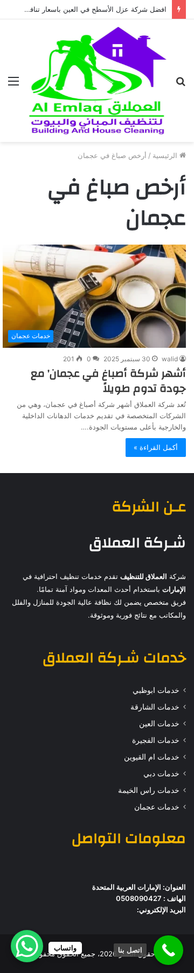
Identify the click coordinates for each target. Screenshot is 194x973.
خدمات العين (159, 723)
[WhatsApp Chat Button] (27, 946)
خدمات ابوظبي (156, 690)
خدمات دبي (161, 773)
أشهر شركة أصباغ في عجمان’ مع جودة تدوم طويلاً (108, 380)
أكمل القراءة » (156, 447)
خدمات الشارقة (154, 707)
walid (170, 359)
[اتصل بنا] (168, 950)
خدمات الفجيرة (155, 740)
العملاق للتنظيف (143, 576)
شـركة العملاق (137, 543)
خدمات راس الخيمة (148, 790)
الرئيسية (166, 155)
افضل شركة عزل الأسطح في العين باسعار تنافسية (92, 9)
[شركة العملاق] (97, 80)
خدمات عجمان (156, 807)
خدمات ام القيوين (151, 757)
